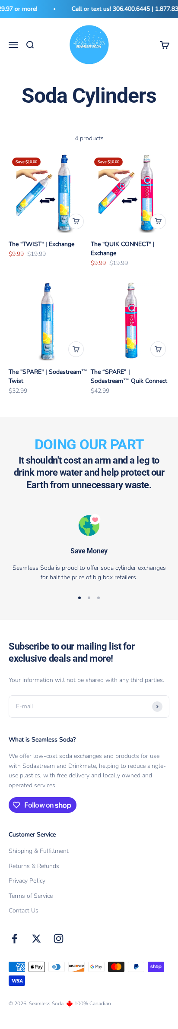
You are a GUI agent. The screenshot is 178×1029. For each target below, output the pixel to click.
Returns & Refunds (34, 866)
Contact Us (23, 910)
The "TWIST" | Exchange (41, 244)
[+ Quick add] (76, 221)
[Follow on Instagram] (58, 938)
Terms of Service (31, 896)
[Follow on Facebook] (14, 938)
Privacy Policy (27, 881)
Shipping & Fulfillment (39, 851)
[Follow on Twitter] (36, 938)
